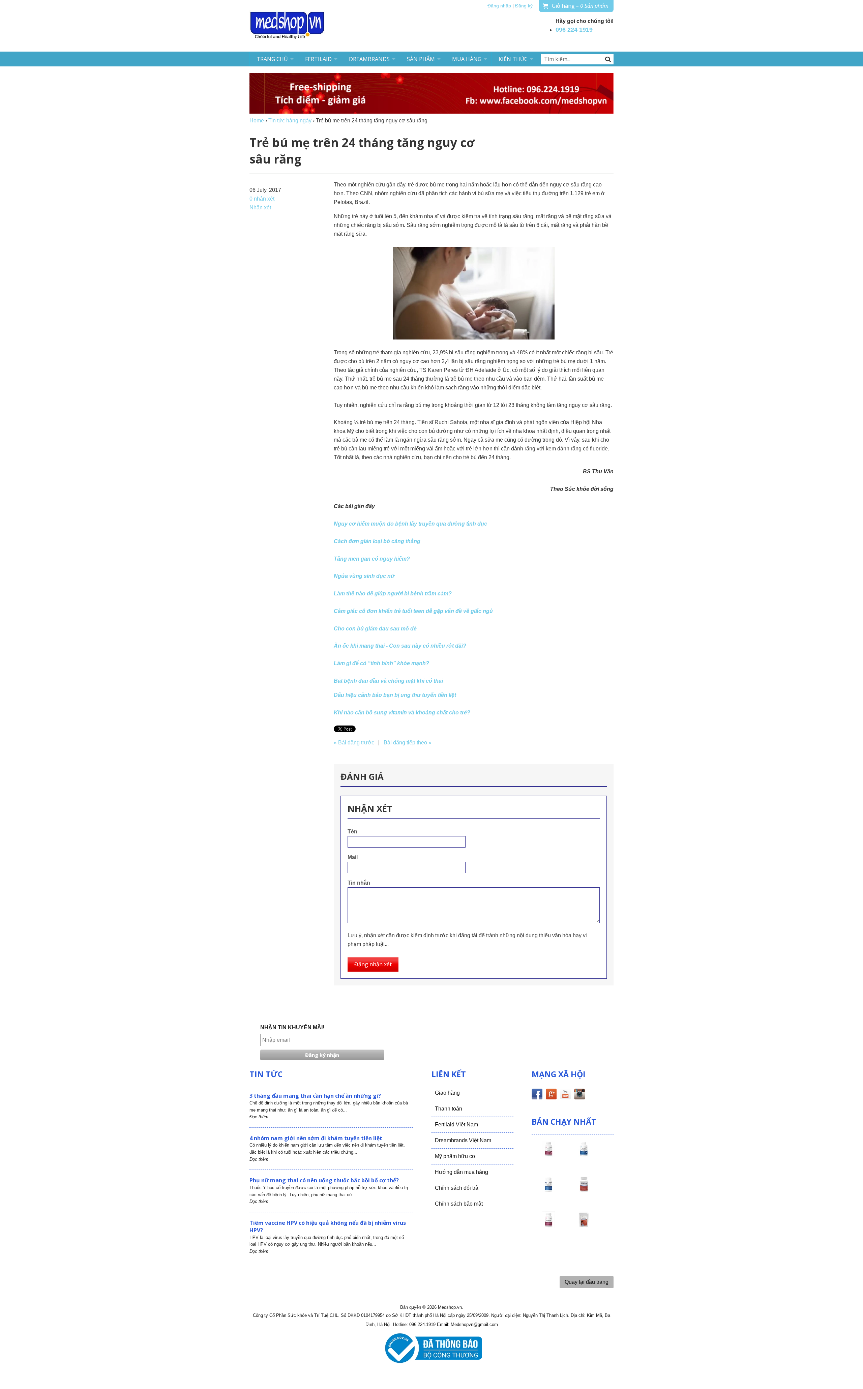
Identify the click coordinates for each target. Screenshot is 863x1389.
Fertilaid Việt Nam (456, 1124)
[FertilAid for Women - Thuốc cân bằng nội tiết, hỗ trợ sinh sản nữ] (584, 1190)
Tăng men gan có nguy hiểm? (372, 559)
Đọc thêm (258, 1116)
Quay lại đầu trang (586, 1282)
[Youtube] (565, 1095)
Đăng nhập (499, 5)
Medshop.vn (450, 1307)
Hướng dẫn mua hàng (461, 1172)
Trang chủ (272, 59)
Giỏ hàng (580, 5)
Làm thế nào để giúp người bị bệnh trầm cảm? (393, 593)
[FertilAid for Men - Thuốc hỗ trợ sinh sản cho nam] (548, 1190)
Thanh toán (448, 1109)
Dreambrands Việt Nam (463, 1140)
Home (256, 120)
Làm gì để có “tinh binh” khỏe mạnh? (381, 663)
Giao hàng (447, 1093)
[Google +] (551, 1095)
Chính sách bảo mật (459, 1204)
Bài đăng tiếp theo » (408, 742)
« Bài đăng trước (354, 742)
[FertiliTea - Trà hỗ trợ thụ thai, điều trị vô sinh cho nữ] (584, 1226)
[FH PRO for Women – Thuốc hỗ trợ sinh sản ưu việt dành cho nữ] (548, 1155)
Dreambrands (369, 59)
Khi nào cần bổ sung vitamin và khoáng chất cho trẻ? (402, 712)
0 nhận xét (261, 199)
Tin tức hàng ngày (289, 120)
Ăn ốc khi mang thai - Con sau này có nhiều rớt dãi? (400, 646)
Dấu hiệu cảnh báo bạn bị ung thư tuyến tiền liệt (395, 695)
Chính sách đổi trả (456, 1188)
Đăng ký (524, 5)
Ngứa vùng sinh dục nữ (364, 576)
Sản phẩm (421, 59)
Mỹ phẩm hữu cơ (455, 1156)
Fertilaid (318, 59)
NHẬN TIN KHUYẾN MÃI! (292, 1027)
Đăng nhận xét (373, 964)
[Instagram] (579, 1095)
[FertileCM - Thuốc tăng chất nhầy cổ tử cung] (548, 1226)
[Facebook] (537, 1095)
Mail (353, 857)
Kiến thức (513, 59)
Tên (352, 831)
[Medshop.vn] (287, 25)
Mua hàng (466, 59)
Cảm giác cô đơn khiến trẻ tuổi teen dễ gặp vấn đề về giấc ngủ (413, 611)
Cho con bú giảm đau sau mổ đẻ (375, 628)
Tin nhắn (359, 883)
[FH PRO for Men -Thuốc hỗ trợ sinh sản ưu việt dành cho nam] (584, 1155)
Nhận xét (260, 207)
